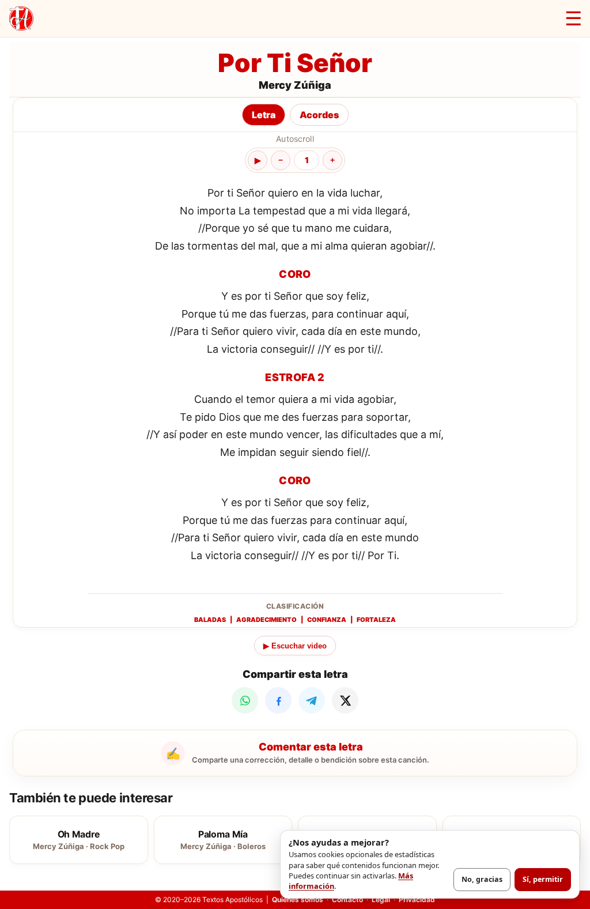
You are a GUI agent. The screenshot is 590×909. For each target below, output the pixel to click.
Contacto (347, 899)
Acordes (319, 114)
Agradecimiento (266, 620)
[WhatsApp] (245, 700)
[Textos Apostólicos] (21, 18)
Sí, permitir (543, 879)
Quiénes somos (297, 899)
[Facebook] (278, 700)
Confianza (326, 620)
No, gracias (482, 879)
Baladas (210, 620)
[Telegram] (311, 700)
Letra (263, 114)
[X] (345, 700)
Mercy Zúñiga (295, 85)
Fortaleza (376, 620)
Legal (381, 899)
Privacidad (417, 899)
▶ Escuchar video (295, 646)
